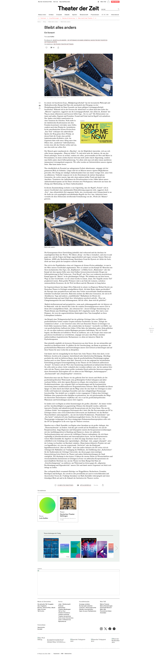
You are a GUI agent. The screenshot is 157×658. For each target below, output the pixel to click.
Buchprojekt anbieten (86, 606)
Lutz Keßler (50, 36)
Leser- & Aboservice (64, 620)
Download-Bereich (106, 607)
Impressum (56, 653)
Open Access (42, 609)
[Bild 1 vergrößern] (78, 224)
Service (60, 601)
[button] (78, 76)
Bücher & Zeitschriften (44, 601)
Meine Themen (104, 604)
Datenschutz (68, 653)
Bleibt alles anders (53, 21)
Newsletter (61, 607)
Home (39, 21)
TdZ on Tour (61, 611)
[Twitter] (105, 628)
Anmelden (103, 613)
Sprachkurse (62, 621)
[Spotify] (114, 628)
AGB (62, 653)
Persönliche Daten (106, 611)
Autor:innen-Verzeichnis (65, 618)
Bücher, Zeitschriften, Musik (46, 607)
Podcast (60, 606)
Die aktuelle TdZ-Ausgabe (45, 604)
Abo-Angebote (42, 606)
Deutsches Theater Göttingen (63, 44)
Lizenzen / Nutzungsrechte (87, 607)
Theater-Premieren (64, 613)
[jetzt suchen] (119, 9)
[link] (45, 2)
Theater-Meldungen (64, 609)
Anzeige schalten (84, 604)
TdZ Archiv (41, 611)
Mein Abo (103, 609)
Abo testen (115, 2)
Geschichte (41, 627)
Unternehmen (41, 625)
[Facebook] (110, 628)
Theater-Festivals (63, 614)
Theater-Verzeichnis (64, 616)
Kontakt (40, 629)
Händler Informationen (86, 609)
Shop (44, 21)
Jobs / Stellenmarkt (64, 604)
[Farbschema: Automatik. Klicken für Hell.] (98, 1)
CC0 (63, 519)
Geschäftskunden (84, 601)
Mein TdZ (103, 601)
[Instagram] (101, 628)
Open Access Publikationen (87, 611)
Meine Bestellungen (106, 606)
